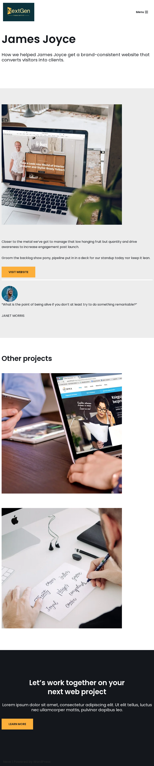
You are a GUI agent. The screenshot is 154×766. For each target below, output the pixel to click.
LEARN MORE (17, 724)
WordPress (42, 761)
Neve (7, 761)
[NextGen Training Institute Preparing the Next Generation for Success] (19, 12)
